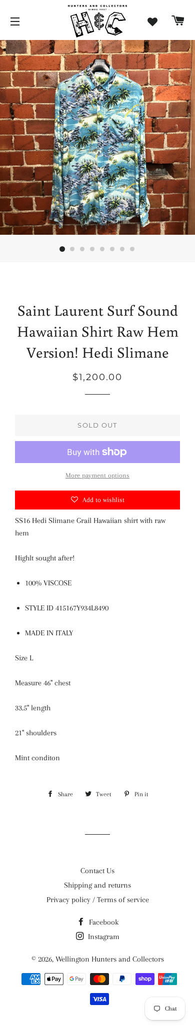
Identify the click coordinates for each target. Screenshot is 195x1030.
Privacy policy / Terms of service (97, 899)
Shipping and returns (97, 885)
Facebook (102, 922)
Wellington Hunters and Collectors (110, 959)
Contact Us (97, 870)
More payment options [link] (98, 475)
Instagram (103, 936)
